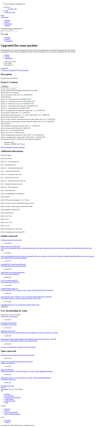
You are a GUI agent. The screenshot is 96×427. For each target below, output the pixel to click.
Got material (4, 68)
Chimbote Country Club (8, 331)
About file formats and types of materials (13, 147)
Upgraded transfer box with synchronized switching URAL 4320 (20, 305)
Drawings (7, 20)
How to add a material (11, 412)
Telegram (7, 422)
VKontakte (7, 420)
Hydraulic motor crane (7, 386)
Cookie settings (9, 399)
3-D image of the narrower (8, 323)
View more (4, 306)
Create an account (9, 12)
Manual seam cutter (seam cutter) (10, 246)
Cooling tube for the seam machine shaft (13, 272)
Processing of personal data (12, 397)
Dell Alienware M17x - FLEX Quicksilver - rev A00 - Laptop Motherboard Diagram (26, 378)
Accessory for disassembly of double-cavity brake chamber (18, 347)
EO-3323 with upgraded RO (9, 280)
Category (7, 39)
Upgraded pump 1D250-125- (9, 288)
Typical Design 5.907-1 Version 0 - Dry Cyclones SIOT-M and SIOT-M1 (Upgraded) (26, 296)
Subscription (8, 24)
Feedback (7, 25)
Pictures (6, 22)
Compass (7, 57)
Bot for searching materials (12, 414)
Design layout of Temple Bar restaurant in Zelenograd (17, 361)
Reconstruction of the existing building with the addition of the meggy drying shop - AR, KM (28, 339)
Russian (6, 55)
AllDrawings (4, 17)
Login (6, 10)
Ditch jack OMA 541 (7, 369)
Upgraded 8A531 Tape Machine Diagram (13, 264)
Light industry (8, 41)
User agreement (9, 396)
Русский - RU (12, 9)
